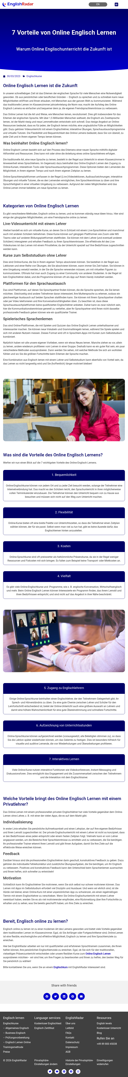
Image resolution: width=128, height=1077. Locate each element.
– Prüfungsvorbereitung (16, 1037)
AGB (68, 1051)
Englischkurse (34, 76)
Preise (6, 1051)
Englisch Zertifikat (44, 1028)
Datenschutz (72, 1042)
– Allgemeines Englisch (16, 1028)
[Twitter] (50, 1071)
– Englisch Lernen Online (17, 1042)
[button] (116, 4)
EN (97, 4)
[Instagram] (78, 1071)
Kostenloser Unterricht (109, 1028)
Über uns (70, 1023)
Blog (99, 1032)
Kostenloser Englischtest (47, 1023)
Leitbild (70, 1028)
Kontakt (70, 1037)
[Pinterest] (64, 1071)
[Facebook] (71, 1071)
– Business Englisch (14, 1032)
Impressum (72, 1047)
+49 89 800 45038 (107, 1043)
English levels (104, 1023)
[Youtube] (57, 1071)
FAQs (68, 1032)
